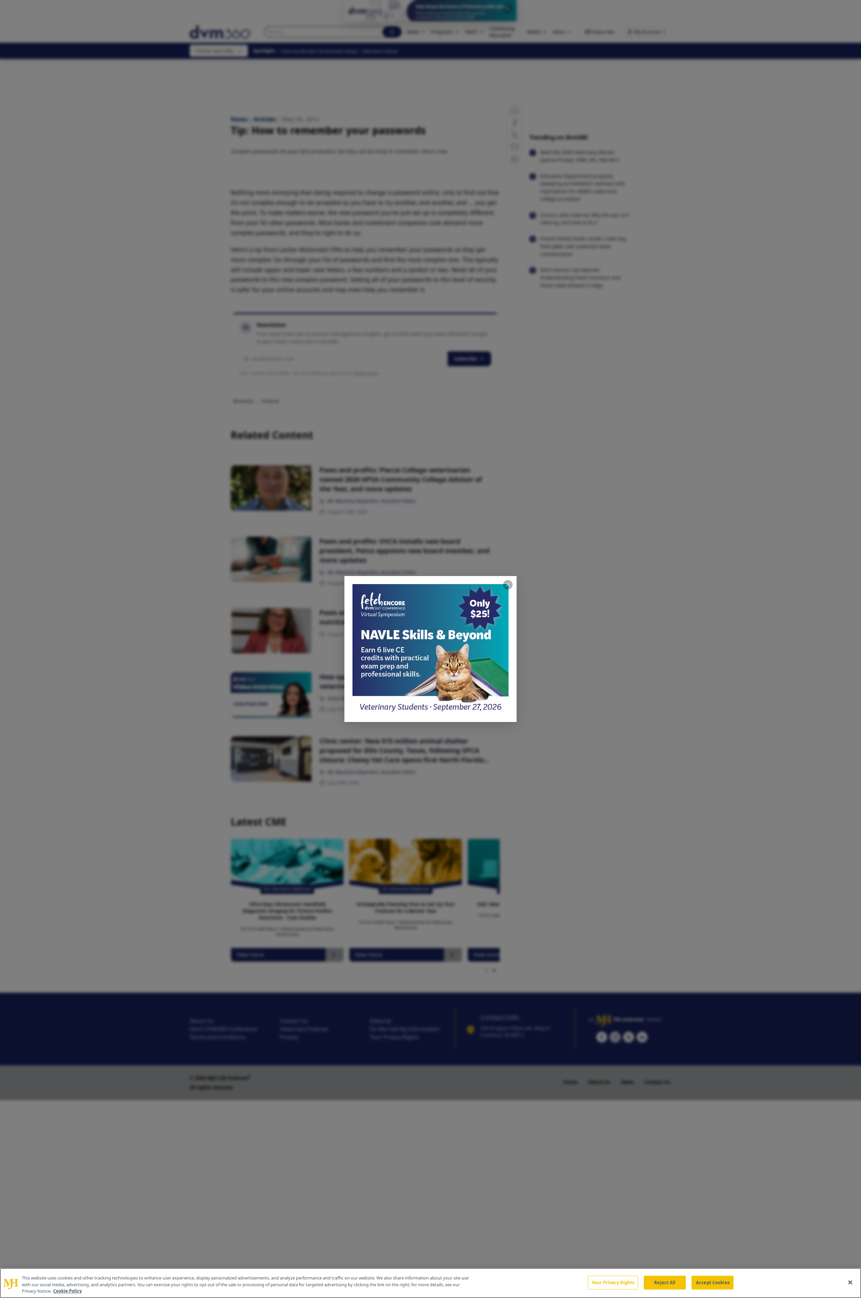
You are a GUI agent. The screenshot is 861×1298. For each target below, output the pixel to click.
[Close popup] (508, 584)
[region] (430, 1283)
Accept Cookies (712, 1282)
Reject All (664, 1282)
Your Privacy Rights (613, 1282)
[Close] (850, 1282)
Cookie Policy (67, 1291)
